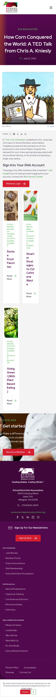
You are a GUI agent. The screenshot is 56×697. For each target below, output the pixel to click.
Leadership (11, 630)
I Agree (25, 692)
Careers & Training (15, 594)
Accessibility (30, 668)
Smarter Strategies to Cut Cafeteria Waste (30, 269)
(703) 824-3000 (30, 505)
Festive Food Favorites (11, 259)
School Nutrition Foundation (20, 574)
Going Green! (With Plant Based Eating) (11, 380)
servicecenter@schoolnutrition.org (28, 512)
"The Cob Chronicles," (15, 139)
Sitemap (9, 672)
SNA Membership (14, 568)
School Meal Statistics (17, 651)
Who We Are (11, 635)
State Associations (15, 563)
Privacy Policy (11, 667)
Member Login (13, 183)
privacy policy (26, 688)
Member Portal (13, 558)
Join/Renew (12, 553)
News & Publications (16, 589)
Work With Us (12, 641)
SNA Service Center (33, 176)
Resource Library (14, 604)
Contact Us (25, 672)
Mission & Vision (13, 625)
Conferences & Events (17, 599)
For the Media (12, 646)
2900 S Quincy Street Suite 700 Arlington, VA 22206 (28, 496)
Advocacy (10, 610)
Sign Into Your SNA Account (24, 165)
